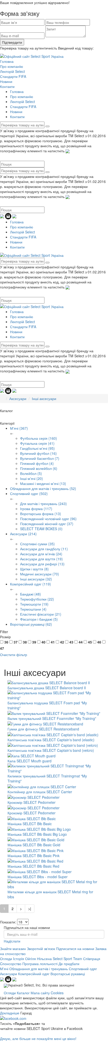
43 (71, 642)
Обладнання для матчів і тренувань (43, 488)
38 (25, 642)
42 (62, 642)
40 (43, 642)
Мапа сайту (40, 992)
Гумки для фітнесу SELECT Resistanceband (43, 728)
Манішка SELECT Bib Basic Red (33, 866)
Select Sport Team (67, 958)
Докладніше (9, 1012)
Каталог (23, 992)
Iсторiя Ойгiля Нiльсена (32, 958)
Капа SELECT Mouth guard (29, 760)
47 (2, 648)
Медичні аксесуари (39, 573)
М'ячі (19, 428)
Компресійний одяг (30, 583)
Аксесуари (17, 398)
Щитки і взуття (34, 568)
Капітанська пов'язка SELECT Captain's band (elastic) (51, 739)
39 (34, 642)
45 (90, 642)
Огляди (6, 958)
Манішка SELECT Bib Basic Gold (34, 844)
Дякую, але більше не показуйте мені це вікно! (38, 1038)
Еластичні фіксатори (40, 614)
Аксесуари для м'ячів (41, 553)
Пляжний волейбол (38, 468)
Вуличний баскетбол (39, 458)
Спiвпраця (91, 958)
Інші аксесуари (44, 398)
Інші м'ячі (31, 478)
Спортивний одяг (29, 493)
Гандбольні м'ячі (37, 448)
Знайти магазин (13, 948)
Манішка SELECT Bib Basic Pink (34, 855)
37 (16, 642)
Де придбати (69, 963)
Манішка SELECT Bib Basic (30, 823)
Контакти (7, 86)
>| (29, 908)
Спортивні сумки (37, 543)
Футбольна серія (38, 438)
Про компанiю (11, 66)
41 (53, 642)
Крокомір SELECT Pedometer (32, 802)
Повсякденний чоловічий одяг (48, 518)
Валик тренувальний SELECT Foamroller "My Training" (52, 718)
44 (81, 642)
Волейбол (31, 473)
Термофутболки (37, 599)
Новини (6, 81)
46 (99, 642)
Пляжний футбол (37, 463)
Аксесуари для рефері (42, 563)
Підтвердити (12, 42)
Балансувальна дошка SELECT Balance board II (47, 687)
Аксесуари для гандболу (44, 548)
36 (6, 642)
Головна (7, 61)
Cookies (57, 992)
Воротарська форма (40, 513)
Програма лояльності (40, 963)
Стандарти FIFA (13, 76)
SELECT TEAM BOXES (41, 528)
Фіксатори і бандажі (39, 619)
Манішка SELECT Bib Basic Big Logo (37, 834)
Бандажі (30, 594)
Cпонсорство (10, 963)
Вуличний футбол (38, 453)
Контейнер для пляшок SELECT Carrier (40, 791)
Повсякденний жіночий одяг (46, 523)
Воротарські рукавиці (31, 624)
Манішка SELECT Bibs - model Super (38, 876)
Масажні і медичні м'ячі (43, 483)
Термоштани (33, 609)
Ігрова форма (36, 508)
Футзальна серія (37, 443)
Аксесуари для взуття (41, 558)
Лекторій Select (12, 71)
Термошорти (34, 604)
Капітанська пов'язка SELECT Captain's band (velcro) (51, 750)
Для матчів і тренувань (43, 503)
